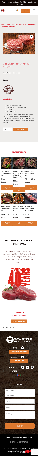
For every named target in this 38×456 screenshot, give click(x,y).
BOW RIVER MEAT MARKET (18, 448)
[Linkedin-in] (27, 367)
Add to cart (20, 129)
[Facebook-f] (22, 367)
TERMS (31, 448)
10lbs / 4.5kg (30, 176)
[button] (34, 10)
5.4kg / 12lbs (7, 212)
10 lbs (19, 177)
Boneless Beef (17, 25)
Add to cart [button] (7, 187)
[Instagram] (32, 367)
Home (3, 25)
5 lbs (30, 212)
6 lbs (7, 176)
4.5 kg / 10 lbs (18, 212)
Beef (8, 25)
